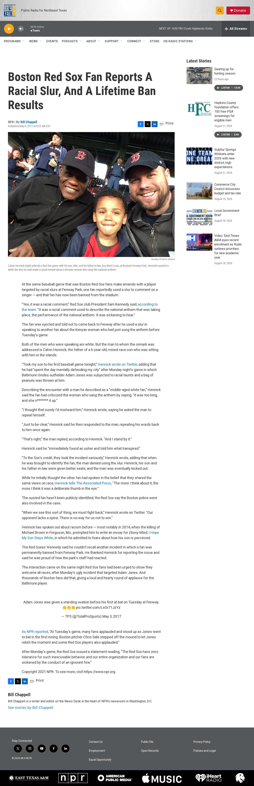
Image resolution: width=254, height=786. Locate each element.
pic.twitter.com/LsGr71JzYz (98, 607)
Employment (97, 750)
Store (155, 41)
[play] (9, 29)
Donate (240, 10)
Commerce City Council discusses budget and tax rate (227, 189)
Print (169, 123)
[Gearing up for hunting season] (199, 75)
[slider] (27, 29)
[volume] (20, 28)
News (33, 41)
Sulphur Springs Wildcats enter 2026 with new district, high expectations (225, 158)
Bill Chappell (28, 122)
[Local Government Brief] (199, 217)
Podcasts (70, 41)
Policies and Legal (204, 750)
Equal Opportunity (100, 759)
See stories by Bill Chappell (30, 707)
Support (112, 41)
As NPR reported (35, 632)
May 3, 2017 (111, 616)
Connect (134, 41)
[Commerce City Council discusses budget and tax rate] (199, 190)
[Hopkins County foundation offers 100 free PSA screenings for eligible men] (199, 109)
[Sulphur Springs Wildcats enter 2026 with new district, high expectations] (199, 156)
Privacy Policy (202, 741)
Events (52, 41)
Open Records (150, 750)
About (91, 41)
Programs (12, 41)
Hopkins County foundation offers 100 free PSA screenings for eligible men (226, 111)
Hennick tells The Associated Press (83, 483)
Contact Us (96, 741)
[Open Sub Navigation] (23, 41)
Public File (147, 741)
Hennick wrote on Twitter (117, 364)
